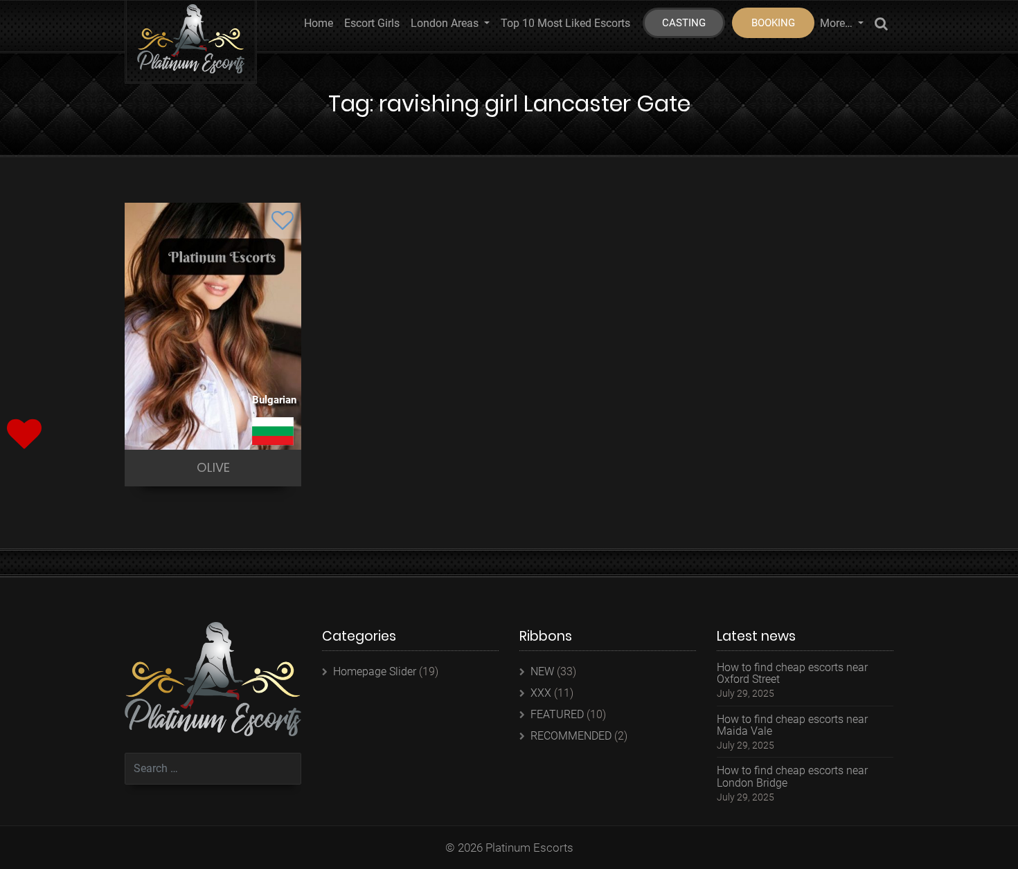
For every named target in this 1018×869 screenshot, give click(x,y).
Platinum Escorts (529, 847)
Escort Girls (372, 23)
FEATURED (557, 714)
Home (318, 23)
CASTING (684, 23)
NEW (542, 671)
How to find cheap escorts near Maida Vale (792, 725)
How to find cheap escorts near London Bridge (792, 777)
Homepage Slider (374, 671)
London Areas (446, 23)
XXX (540, 692)
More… (837, 23)
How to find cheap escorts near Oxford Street (792, 673)
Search (881, 26)
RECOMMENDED (570, 735)
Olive (213, 467)
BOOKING (773, 23)
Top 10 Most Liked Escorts (565, 23)
